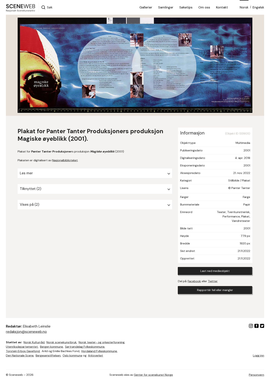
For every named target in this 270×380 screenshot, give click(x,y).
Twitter (213, 281)
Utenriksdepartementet (22, 347)
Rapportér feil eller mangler (215, 290)
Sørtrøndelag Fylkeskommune (85, 347)
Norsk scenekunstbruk (61, 342)
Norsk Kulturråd (34, 342)
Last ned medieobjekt (215, 271)
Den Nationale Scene (20, 355)
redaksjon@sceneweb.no (26, 331)
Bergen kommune (51, 347)
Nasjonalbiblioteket (65, 160)
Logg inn (258, 355)
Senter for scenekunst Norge (153, 375)
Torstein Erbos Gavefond (23, 351)
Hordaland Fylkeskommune (99, 351)
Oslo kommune (72, 355)
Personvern (256, 375)
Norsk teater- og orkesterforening (102, 342)
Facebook (194, 281)
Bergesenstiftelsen (48, 355)
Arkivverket (95, 355)
